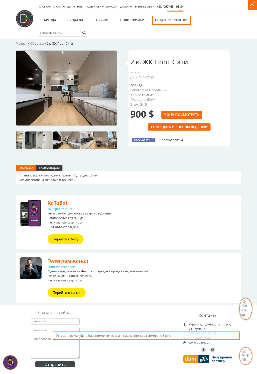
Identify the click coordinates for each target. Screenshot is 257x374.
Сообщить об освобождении (179, 127)
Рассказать (142, 140)
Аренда (50, 20)
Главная (45, 6)
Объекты (37, 43)
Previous (13, 140)
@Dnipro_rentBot (60, 209)
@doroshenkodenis (61, 267)
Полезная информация (101, 6)
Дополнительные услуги (137, 6)
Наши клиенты (73, 6)
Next (120, 140)
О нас (57, 6)
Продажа (75, 20)
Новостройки (132, 20)
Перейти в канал (67, 292)
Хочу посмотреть (181, 114)
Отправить (55, 364)
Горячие (101, 20)
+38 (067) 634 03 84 (170, 7)
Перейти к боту (65, 239)
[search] (84, 33)
